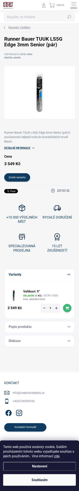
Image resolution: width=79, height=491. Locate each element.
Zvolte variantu (17, 177)
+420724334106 (24, 401)
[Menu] (73, 5)
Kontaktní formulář (25, 427)
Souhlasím (40, 480)
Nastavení (39, 466)
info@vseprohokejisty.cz (28, 392)
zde (56, 456)
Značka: (12, 57)
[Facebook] (8, 412)
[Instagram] (18, 412)
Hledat (69, 16)
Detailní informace (17, 147)
